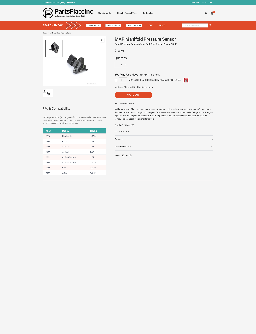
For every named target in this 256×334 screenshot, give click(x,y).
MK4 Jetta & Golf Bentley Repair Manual (149, 80)
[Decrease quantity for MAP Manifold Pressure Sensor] (117, 65)
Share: (117, 155)
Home (45, 33)
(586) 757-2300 (67, 2)
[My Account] (206, 13)
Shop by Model (104, 13)
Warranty (119, 139)
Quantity (121, 58)
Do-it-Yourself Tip (123, 146)
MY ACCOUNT (207, 3)
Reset (162, 25)
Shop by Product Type (127, 13)
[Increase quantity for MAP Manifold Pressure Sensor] (126, 65)
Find (151, 25)
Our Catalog (148, 13)
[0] (211, 13)
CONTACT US (194, 3)
